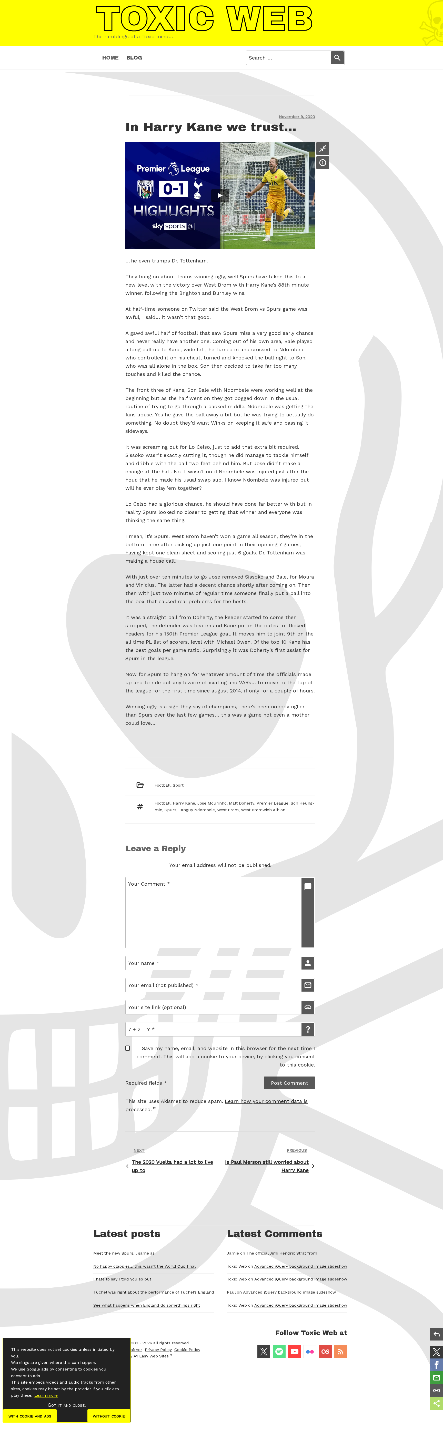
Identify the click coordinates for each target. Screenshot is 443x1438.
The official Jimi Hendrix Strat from (281, 1253)
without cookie (109, 1416)
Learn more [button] (46, 1395)
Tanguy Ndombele (197, 809)
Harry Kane (184, 803)
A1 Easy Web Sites (151, 1356)
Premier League (272, 803)
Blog (134, 58)
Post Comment (289, 1083)
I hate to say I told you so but (122, 1279)
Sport (178, 785)
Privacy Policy (158, 1349)
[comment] (307, 912)
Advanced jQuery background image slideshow (300, 1266)
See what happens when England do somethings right (146, 1305)
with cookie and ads (29, 1416)
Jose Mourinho (212, 803)
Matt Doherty (241, 803)
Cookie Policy (187, 1349)
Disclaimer (131, 1349)
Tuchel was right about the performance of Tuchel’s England (153, 1292)
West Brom (228, 809)
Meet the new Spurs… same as (124, 1253)
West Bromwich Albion (263, 809)
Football (162, 785)
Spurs (170, 809)
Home (110, 58)
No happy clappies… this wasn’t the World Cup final (144, 1266)
